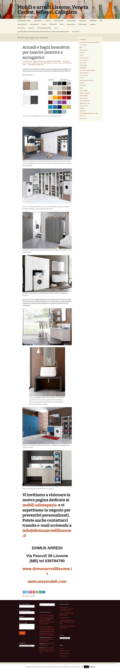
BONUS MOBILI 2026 (64, 617)
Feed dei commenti (64, 653)
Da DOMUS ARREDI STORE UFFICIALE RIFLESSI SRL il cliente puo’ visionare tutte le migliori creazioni (43, 31)
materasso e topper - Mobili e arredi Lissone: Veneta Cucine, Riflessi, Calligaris (46, 616)
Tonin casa (31, 28)
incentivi (44, 24)
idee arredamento (22, 24)
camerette (48, 20)
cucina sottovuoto (59, 20)
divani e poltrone (71, 20)
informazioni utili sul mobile (44, 28)
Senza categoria (84, 105)
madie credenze (71, 24)
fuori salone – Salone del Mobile (87, 70)
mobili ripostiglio (57, 61)
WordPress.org (63, 656)
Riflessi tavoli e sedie (85, 103)
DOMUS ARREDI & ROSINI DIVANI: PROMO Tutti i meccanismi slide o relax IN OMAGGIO (46, 633)
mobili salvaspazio (39, 505)
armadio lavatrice (42, 63)
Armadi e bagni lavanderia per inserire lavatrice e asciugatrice (46, 52)
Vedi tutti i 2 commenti (29, 596)
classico (82, 55)
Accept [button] (86, 666)
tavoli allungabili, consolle (24, 20)
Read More (92, 666)
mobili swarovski (83, 24)
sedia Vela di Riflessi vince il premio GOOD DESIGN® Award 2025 (67, 621)
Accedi (61, 648)
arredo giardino (83, 45)
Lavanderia (82, 83)
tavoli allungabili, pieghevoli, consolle (89, 113)
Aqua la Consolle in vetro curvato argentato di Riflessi (46, 639)
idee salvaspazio (34, 24)
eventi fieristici (83, 65)
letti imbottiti (53, 24)
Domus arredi (82, 20)
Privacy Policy (75, 31)
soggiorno (92, 24)
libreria (61, 24)
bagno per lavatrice (52, 63)
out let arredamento (84, 100)
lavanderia (60, 63)
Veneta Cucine (21, 28)
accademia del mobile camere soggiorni (89, 42)
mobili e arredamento (85, 93)
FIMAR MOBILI (93, 20)
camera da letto (38, 20)
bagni (56, 28)
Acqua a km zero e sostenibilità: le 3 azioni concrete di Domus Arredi (66, 609)
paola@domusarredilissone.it (36, 64)
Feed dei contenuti (64, 651)
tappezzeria (83, 110)
